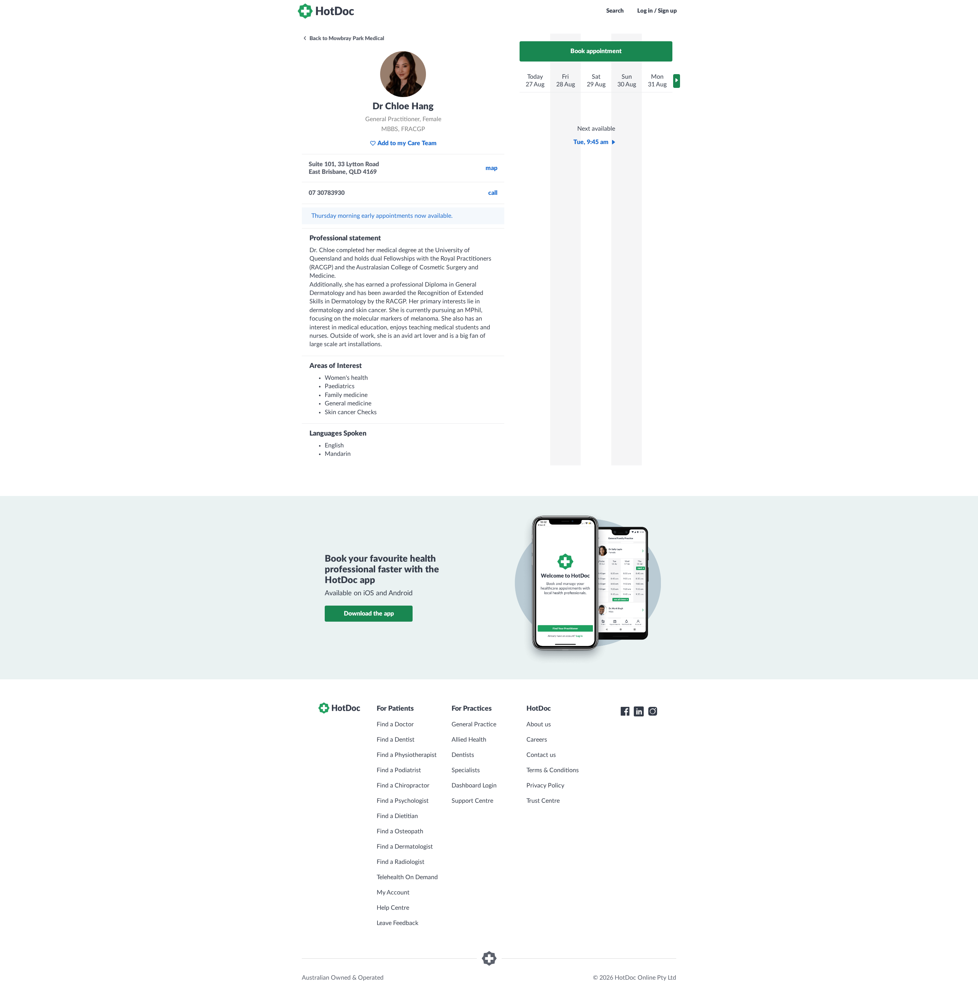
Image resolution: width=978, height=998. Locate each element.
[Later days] (676, 81)
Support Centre (472, 801)
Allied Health (469, 740)
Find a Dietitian (397, 816)
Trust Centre (543, 801)
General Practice (474, 724)
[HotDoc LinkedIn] (639, 711)
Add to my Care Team (407, 143)
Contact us (541, 755)
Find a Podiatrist (399, 770)
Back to (346, 38)
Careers (536, 740)
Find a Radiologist (400, 862)
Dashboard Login (474, 786)
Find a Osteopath (400, 831)
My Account (393, 892)
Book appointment (596, 51)
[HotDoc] (326, 11)
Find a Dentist (396, 740)
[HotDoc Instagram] (652, 711)
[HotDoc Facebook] (625, 711)
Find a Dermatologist (405, 847)
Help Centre (393, 908)
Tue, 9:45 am (591, 142)
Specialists (466, 770)
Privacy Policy (545, 786)
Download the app (369, 614)
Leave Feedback (397, 923)
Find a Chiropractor (403, 786)
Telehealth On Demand (407, 877)
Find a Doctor (395, 724)
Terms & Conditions (552, 770)
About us (538, 724)
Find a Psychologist (403, 801)
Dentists (463, 755)
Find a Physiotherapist (407, 755)
